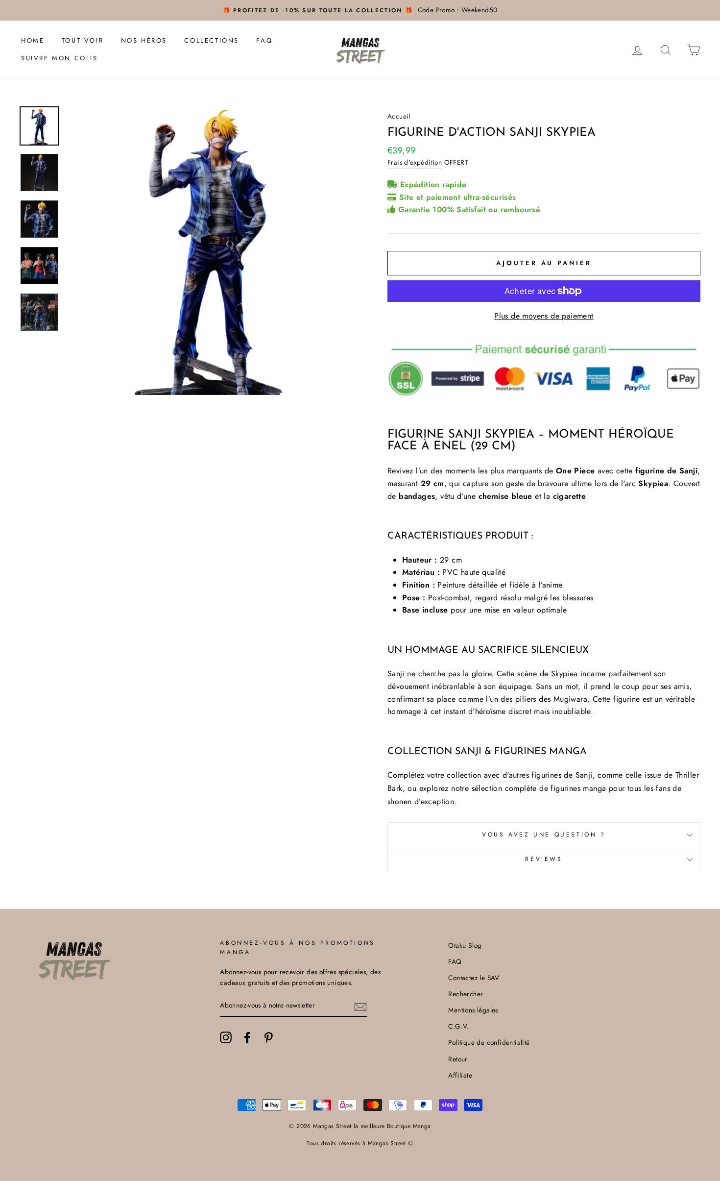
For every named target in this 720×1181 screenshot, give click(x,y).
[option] (360, 10)
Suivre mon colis (59, 58)
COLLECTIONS (211, 40)
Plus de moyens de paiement (543, 315)
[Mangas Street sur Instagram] (226, 1037)
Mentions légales (473, 1010)
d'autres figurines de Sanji (548, 775)
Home (32, 40)
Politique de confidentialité (488, 1042)
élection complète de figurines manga (540, 788)
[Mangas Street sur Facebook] (247, 1037)
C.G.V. (458, 1026)
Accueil (398, 116)
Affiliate (460, 1075)
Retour (457, 1059)
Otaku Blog (464, 945)
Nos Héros (144, 40)
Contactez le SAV (473, 978)
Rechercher (465, 994)
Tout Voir (82, 40)
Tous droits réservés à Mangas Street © (360, 1143)
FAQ (264, 40)
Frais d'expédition (414, 162)
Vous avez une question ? (543, 834)
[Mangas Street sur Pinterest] (268, 1037)
